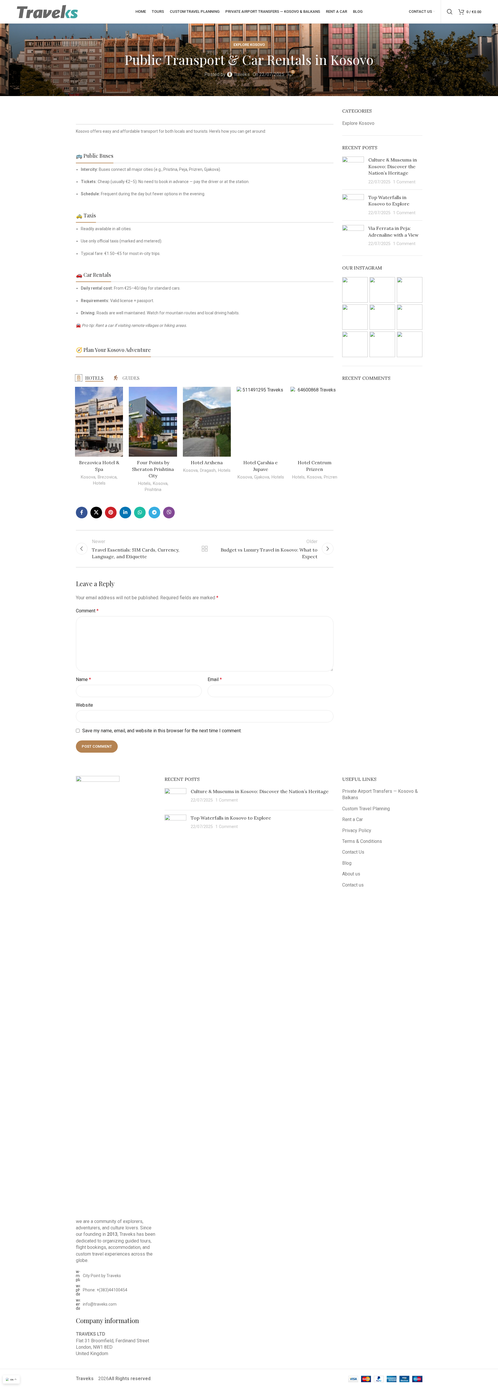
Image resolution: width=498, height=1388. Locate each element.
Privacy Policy (356, 830)
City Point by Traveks (102, 1275)
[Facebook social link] (82, 512)
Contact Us (353, 852)
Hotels (99, 483)
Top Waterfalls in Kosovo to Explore (231, 818)
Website (84, 705)
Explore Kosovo (249, 44)
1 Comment (404, 182)
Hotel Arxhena (207, 462)
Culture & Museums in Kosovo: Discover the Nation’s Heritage (392, 166)
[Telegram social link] (154, 512)
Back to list (204, 548)
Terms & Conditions (362, 841)
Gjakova (261, 477)
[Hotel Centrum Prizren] (314, 422)
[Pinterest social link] (111, 512)
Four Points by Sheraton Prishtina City (153, 469)
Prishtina (152, 489)
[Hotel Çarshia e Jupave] (261, 422)
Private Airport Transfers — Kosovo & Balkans (380, 794)
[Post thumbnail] (353, 171)
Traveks (242, 74)
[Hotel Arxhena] (207, 422)
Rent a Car (352, 819)
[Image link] (97, 994)
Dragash (208, 470)
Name (83, 679)
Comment (87, 611)
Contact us (353, 885)
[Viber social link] (169, 512)
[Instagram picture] (355, 290)
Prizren (330, 477)
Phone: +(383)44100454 (105, 1290)
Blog (346, 863)
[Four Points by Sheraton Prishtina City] (153, 422)
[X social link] (96, 512)
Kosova (88, 477)
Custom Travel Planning (366, 808)
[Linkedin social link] (125, 512)
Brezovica (107, 477)
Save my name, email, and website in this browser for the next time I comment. (162, 730)
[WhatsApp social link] (140, 512)
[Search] (450, 11)
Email (215, 679)
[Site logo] (47, 11)
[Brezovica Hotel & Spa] (99, 422)
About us (351, 874)
